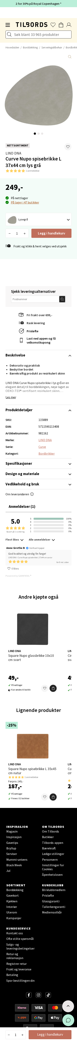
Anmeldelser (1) (22, 506)
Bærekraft (49, 848)
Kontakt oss (14, 933)
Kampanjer (13, 918)
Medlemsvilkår (52, 912)
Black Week (14, 865)
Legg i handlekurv (51, 233)
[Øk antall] (24, 233)
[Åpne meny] (8, 25)
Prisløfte (32, 331)
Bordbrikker (46, 453)
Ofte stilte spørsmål (20, 939)
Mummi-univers (16, 859)
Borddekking (30, 47)
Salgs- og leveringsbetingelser (20, 946)
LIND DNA (13, 153)
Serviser (11, 854)
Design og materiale (22, 473)
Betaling (12, 975)
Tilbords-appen (52, 843)
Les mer (11, 397)
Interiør (11, 907)
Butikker (48, 837)
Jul (8, 871)
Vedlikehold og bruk (22, 484)
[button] (67, 146)
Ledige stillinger (53, 854)
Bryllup (11, 848)
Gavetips (12, 843)
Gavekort (12, 895)
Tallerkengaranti (53, 907)
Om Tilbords (50, 831)
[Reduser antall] (9, 233)
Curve (42, 447)
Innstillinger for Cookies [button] (53, 867)
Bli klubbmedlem (53, 890)
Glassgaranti (50, 901)
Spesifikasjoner (19, 463)
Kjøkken (11, 901)
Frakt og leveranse (18, 969)
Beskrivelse (15, 355)
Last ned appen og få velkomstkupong (41, 340)
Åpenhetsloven (52, 875)
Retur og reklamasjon (14, 956)
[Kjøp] (53, 688)
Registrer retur (16, 964)
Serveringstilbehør (51, 47)
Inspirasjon (14, 837)
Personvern (50, 859)
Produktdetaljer (19, 409)
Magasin (12, 831)
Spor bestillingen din (20, 980)
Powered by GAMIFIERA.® (18, 575)
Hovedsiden (12, 47)
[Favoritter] (44, 688)
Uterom (11, 912)
